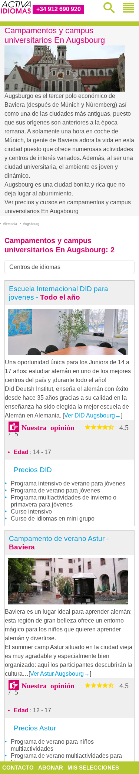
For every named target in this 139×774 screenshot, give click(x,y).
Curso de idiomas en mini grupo (53, 518)
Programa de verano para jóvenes (55, 490)
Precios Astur (35, 728)
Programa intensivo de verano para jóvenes (68, 483)
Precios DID (33, 470)
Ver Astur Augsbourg (60, 674)
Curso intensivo (31, 511)
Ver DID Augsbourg (92, 415)
